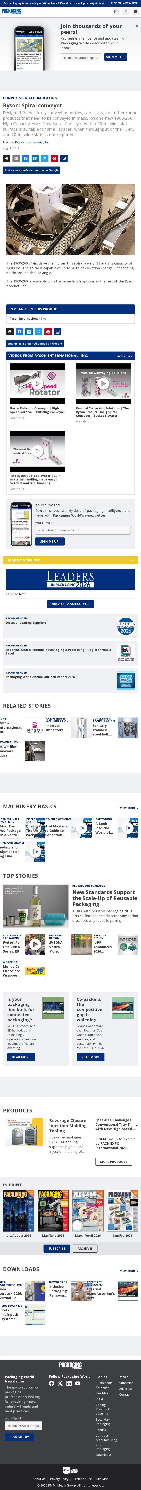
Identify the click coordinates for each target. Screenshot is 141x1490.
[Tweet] (44, 158)
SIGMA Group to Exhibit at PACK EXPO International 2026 (115, 1143)
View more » (125, 356)
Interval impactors (54, 728)
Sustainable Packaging (12, 937)
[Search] (126, 11)
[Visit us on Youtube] (77, 1383)
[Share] (25, 158)
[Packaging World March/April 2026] (88, 1211)
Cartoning (103, 819)
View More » (129, 808)
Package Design (55, 937)
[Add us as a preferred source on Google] (64, 158)
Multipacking (11, 1305)
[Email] (16, 158)
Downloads (58, 1282)
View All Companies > (70, 604)
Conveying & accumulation (30, 98)
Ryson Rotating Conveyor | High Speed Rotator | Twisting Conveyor (37, 410)
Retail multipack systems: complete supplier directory (9, 1314)
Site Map (102, 1479)
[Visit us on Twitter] (60, 1383)
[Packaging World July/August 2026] (18, 1211)
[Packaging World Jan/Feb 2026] (122, 1211)
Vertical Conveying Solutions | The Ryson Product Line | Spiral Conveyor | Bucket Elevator (102, 411)
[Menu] (135, 11)
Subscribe (56, 1249)
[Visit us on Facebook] (51, 1383)
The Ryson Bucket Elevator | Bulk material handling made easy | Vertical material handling (35, 479)
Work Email (44, 522)
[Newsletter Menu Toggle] (116, 11)
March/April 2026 (88, 1235)
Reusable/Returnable (88, 885)
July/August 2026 (18, 1235)
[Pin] (54, 158)
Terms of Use (82, 1479)
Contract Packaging (95, 1283)
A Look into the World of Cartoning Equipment (104, 828)
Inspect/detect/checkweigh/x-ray (49, 820)
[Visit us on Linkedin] (69, 1383)
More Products (113, 1162)
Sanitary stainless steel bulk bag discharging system (102, 730)
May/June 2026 (53, 1235)
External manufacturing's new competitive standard (101, 1293)
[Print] (6, 158)
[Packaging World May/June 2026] (53, 1211)
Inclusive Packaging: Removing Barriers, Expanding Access (58, 1291)
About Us (39, 1479)
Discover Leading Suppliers (26, 622)
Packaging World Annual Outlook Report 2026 (40, 677)
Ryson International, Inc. (32, 142)
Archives (85, 1249)
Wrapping (10, 962)
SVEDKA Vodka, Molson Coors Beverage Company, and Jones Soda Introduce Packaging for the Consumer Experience (58, 947)
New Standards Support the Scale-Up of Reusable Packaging (104, 898)
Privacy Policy (59, 1479)
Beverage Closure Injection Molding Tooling (68, 1125)
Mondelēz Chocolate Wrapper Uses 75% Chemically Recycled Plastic (12, 971)
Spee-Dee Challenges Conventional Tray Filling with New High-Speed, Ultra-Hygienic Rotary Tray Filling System (116, 1124)
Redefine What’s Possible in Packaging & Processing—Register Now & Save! (58, 651)
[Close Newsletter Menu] (137, 25)
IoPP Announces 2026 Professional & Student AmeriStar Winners (104, 947)
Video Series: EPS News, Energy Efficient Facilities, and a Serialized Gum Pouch (12, 947)
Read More (21, 1057)
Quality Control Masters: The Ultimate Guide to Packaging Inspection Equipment (47, 830)
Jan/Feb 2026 (122, 1235)
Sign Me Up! (116, 57)
